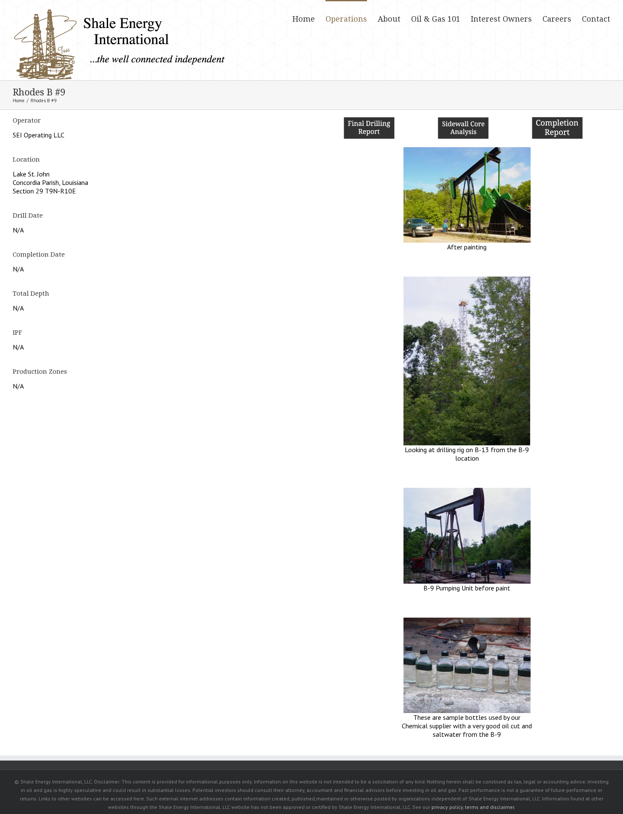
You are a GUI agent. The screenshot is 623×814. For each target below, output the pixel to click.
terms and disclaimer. (490, 807)
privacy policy (447, 807)
